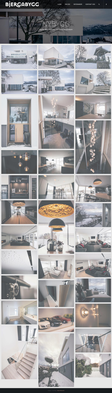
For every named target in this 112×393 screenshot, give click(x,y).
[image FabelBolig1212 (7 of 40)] (19, 122)
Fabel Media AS (60, 390)
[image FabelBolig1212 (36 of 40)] (19, 353)
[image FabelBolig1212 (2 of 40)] (56, 57)
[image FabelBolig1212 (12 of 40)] (56, 162)
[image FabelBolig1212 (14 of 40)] (56, 187)
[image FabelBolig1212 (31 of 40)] (19, 313)
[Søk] (99, 4)
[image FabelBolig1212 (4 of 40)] (19, 82)
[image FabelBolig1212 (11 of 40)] (19, 162)
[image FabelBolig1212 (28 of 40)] (19, 288)
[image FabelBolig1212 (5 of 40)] (56, 82)
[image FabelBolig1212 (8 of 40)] (56, 122)
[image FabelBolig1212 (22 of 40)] (19, 237)
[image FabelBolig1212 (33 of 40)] (56, 320)
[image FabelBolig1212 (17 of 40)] (19, 212)
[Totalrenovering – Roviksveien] (1, 196)
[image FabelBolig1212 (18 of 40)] (56, 227)
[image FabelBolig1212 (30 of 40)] (56, 294)
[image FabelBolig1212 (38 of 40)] (56, 360)
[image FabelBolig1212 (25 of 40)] (19, 263)
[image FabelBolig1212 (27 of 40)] (56, 267)
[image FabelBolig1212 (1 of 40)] (19, 57)
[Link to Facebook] (106, 4)
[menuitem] (59, 4)
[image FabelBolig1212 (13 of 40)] (19, 187)
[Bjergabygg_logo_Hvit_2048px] (22, 4)
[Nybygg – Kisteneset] (110, 196)
